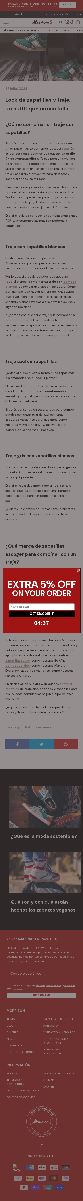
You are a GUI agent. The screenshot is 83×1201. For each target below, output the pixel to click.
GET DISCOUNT (41, 614)
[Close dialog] (78, 570)
